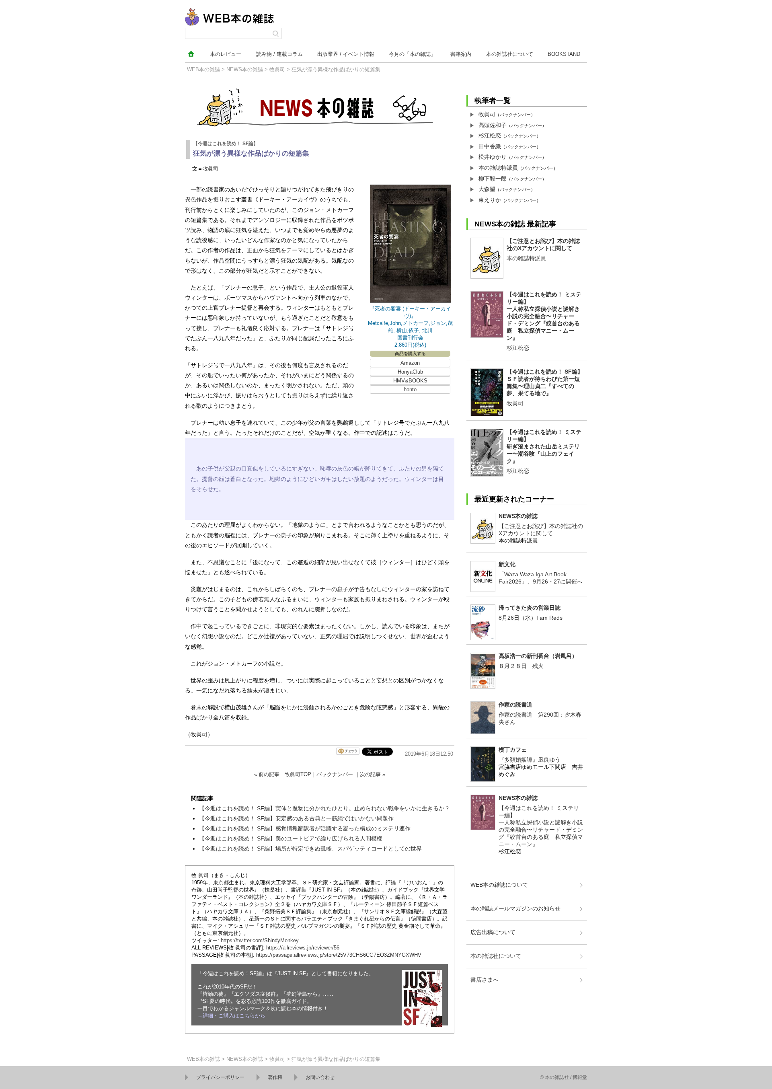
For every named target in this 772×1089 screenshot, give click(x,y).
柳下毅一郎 (492, 178)
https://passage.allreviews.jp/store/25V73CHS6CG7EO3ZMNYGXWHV (338, 955)
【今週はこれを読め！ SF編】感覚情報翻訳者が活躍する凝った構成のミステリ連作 (305, 828)
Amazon (410, 363)
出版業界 (345, 54)
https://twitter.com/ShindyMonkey (260, 940)
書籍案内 (460, 54)
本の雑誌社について (495, 956)
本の (225, 54)
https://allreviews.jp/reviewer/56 (302, 948)
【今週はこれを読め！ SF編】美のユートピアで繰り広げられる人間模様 (290, 838)
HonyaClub (410, 372)
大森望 (486, 189)
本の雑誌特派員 (498, 167)
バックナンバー (334, 774)
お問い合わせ (320, 1077)
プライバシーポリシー (220, 1077)
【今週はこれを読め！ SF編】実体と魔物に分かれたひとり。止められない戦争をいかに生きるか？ (324, 808)
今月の (412, 54)
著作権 (275, 1077)
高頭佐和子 (492, 125)
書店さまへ (484, 979)
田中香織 (489, 146)
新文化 (507, 564)
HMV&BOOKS (410, 381)
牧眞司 (277, 69)
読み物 (279, 54)
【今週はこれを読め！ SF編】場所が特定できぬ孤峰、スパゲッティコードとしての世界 (310, 848)
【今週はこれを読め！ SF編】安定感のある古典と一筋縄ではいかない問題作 (296, 818)
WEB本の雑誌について (499, 884)
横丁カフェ (513, 749)
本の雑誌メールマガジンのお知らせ (515, 908)
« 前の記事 (266, 774)
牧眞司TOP (298, 774)
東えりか (489, 200)
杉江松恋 (489, 135)
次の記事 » (372, 774)
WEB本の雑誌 (203, 69)
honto (410, 389)
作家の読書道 (515, 704)
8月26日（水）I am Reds (531, 617)
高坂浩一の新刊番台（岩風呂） (538, 656)
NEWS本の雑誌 (244, 69)
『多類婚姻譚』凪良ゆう (530, 759)
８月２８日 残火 (521, 666)
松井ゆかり (492, 157)
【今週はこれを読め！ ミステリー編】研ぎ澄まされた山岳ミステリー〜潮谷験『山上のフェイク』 (544, 446)
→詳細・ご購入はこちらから (231, 1016)
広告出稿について (492, 932)
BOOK (564, 54)
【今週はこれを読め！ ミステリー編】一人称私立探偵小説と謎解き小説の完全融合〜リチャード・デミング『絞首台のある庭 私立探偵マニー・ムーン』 (544, 316)
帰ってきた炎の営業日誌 (530, 607)
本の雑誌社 (509, 54)
